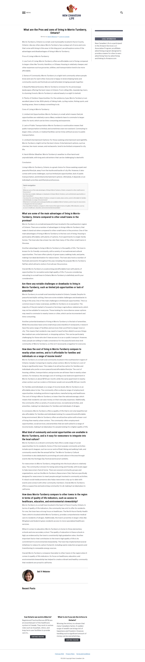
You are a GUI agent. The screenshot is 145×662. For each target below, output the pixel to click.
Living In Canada (64, 36)
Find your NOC (59, 654)
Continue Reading (38, 637)
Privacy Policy (70, 654)
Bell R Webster (52, 36)
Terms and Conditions (83, 654)
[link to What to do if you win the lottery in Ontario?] (72, 603)
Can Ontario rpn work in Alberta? (38, 617)
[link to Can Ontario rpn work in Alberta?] (37, 603)
